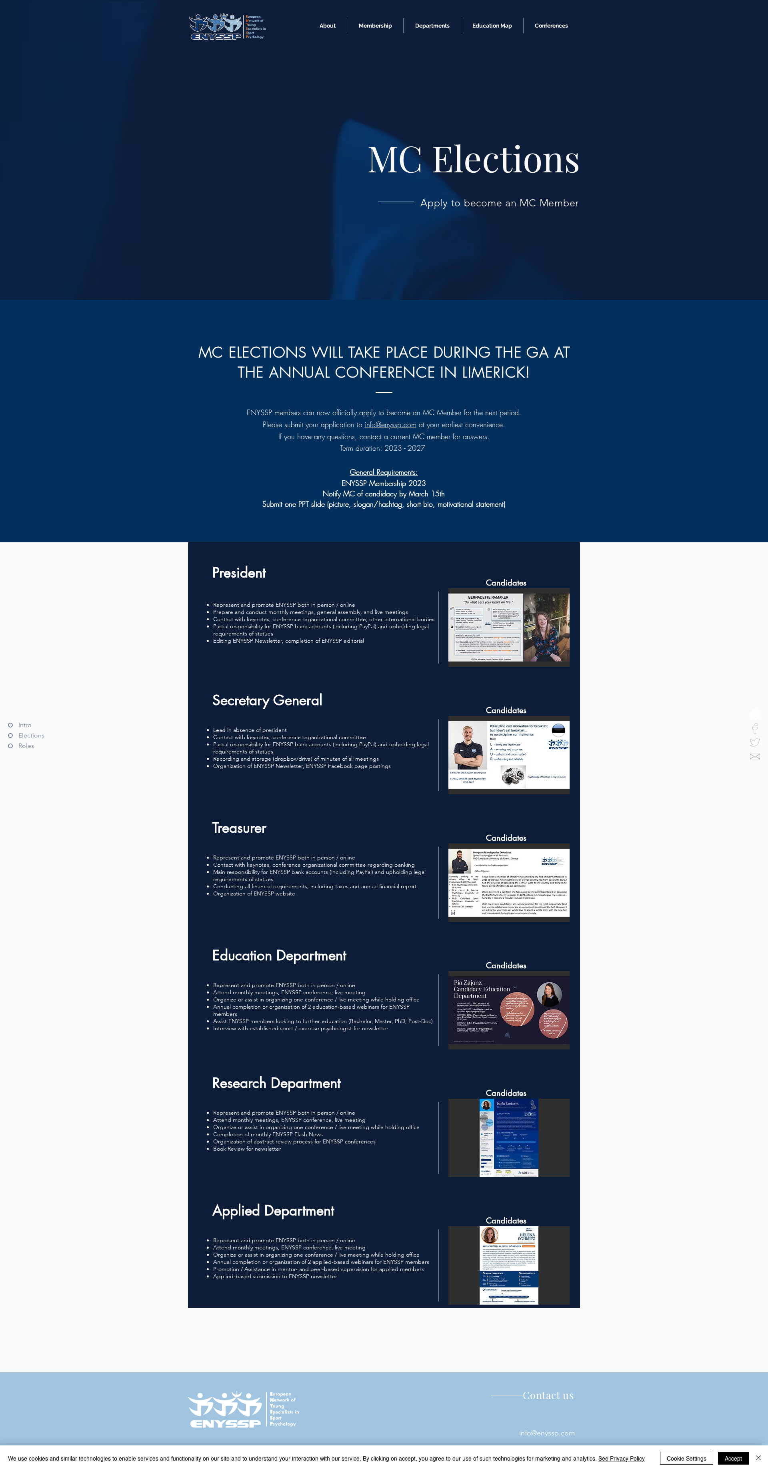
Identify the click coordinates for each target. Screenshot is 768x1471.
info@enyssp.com (390, 424)
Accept (733, 1458)
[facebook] (755, 729)
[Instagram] (755, 715)
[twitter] (755, 742)
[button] (509, 627)
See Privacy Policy (621, 1458)
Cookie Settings (686, 1458)
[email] (755, 756)
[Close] (758, 1458)
